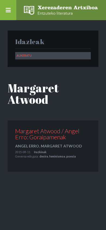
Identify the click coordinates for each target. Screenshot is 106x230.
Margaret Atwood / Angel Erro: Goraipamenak (47, 134)
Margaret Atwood (61, 146)
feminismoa (57, 156)
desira (43, 156)
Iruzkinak (40, 152)
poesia (71, 156)
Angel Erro (27, 146)
